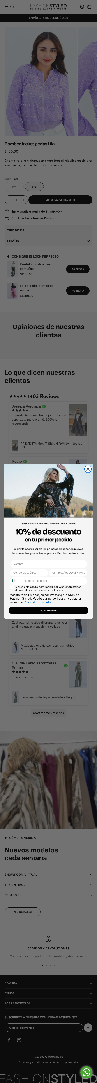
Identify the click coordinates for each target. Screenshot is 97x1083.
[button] (48, 611)
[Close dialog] (88, 469)
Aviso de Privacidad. (38, 602)
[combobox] (16, 581)
